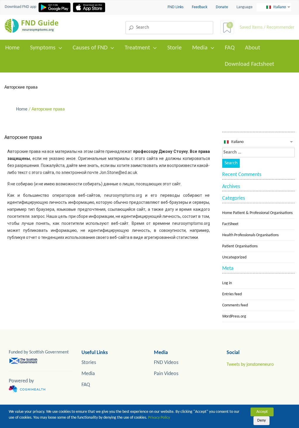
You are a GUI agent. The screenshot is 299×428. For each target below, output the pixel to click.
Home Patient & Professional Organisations (257, 213)
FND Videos (166, 362)
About (252, 48)
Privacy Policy (159, 417)
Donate (222, 7)
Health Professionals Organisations (250, 235)
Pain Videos (166, 374)
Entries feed (232, 294)
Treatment (137, 48)
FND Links (176, 7)
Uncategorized (234, 257)
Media (200, 48)
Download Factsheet (249, 64)
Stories (88, 362)
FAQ (229, 48)
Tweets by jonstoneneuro (250, 364)
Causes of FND (90, 48)
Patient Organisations (240, 246)
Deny (261, 420)
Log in (227, 283)
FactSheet (230, 224)
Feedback (200, 7)
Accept (262, 412)
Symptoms (42, 48)
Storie (174, 48)
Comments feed (235, 305)
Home (12, 48)
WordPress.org (234, 316)
